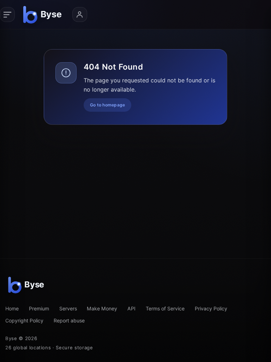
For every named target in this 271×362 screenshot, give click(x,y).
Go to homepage (107, 104)
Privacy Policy (211, 308)
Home (12, 308)
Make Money (102, 308)
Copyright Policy (24, 320)
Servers (68, 308)
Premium (39, 308)
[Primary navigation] (7, 14)
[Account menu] (79, 14)
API (131, 308)
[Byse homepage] (43, 14)
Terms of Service (165, 308)
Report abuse (69, 320)
